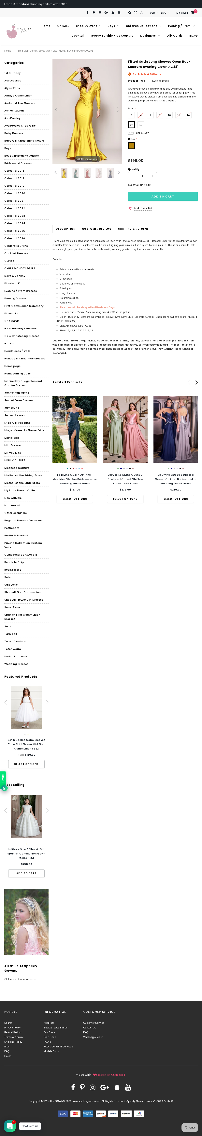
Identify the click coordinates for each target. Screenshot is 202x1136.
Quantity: (134, 169)
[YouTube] (119, 13)
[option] (26, 727)
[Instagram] (100, 13)
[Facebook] (87, 13)
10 (169, 115)
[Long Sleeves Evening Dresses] (75, 173)
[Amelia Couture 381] (99, 173)
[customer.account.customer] (142, 12)
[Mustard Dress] (64, 173)
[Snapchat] (113, 13)
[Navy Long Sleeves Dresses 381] (110, 173)
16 (131, 124)
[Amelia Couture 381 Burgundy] (87, 173)
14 (188, 115)
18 (140, 125)
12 (178, 115)
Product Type (136, 80)
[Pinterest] (94, 13)
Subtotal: (133, 185)
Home (7, 50)
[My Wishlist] (136, 13)
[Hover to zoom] (87, 111)
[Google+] (106, 13)
